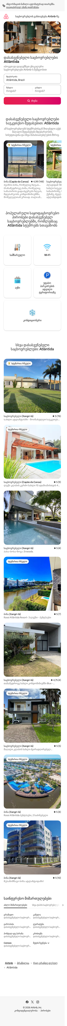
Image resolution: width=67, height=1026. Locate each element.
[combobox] (32, 80)
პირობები (45, 1010)
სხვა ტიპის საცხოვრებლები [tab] (46, 905)
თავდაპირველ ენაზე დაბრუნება (22, 7)
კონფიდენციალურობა (26, 1010)
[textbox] (18, 91)
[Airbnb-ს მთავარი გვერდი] (6, 16)
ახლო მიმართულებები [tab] (15, 905)
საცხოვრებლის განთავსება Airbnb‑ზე (37, 16)
